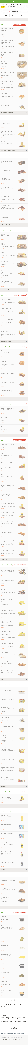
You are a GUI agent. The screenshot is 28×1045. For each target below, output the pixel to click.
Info (22, 15)
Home (2, 1037)
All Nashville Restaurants (17, 1037)
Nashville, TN (8, 1037)
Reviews (14, 15)
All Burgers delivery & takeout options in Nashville (12, 1033)
